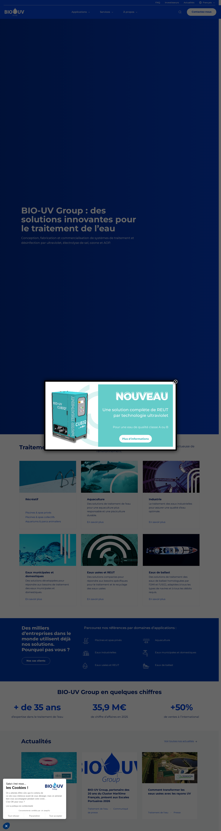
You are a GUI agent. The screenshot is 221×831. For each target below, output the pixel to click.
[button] (6, 825)
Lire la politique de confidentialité (19, 806)
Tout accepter (55, 816)
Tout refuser (13, 816)
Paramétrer (34, 816)
